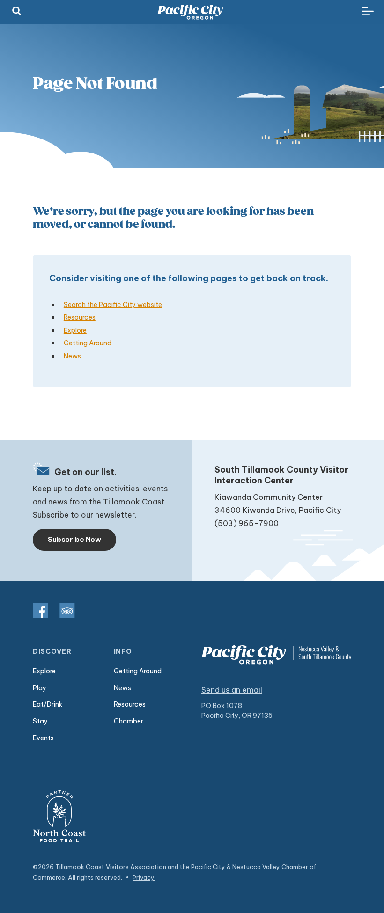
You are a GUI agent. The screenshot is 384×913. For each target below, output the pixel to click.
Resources (80, 317)
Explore (75, 330)
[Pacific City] (190, 12)
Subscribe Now (74, 539)
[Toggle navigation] (367, 11)
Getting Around (87, 343)
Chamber (128, 721)
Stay (40, 721)
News (72, 356)
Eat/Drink (47, 704)
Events (43, 738)
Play (39, 688)
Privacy (144, 877)
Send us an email (231, 689)
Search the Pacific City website (113, 304)
